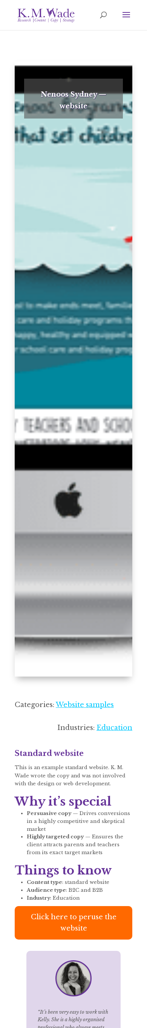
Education (114, 728)
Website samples (85, 705)
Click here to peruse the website (73, 923)
